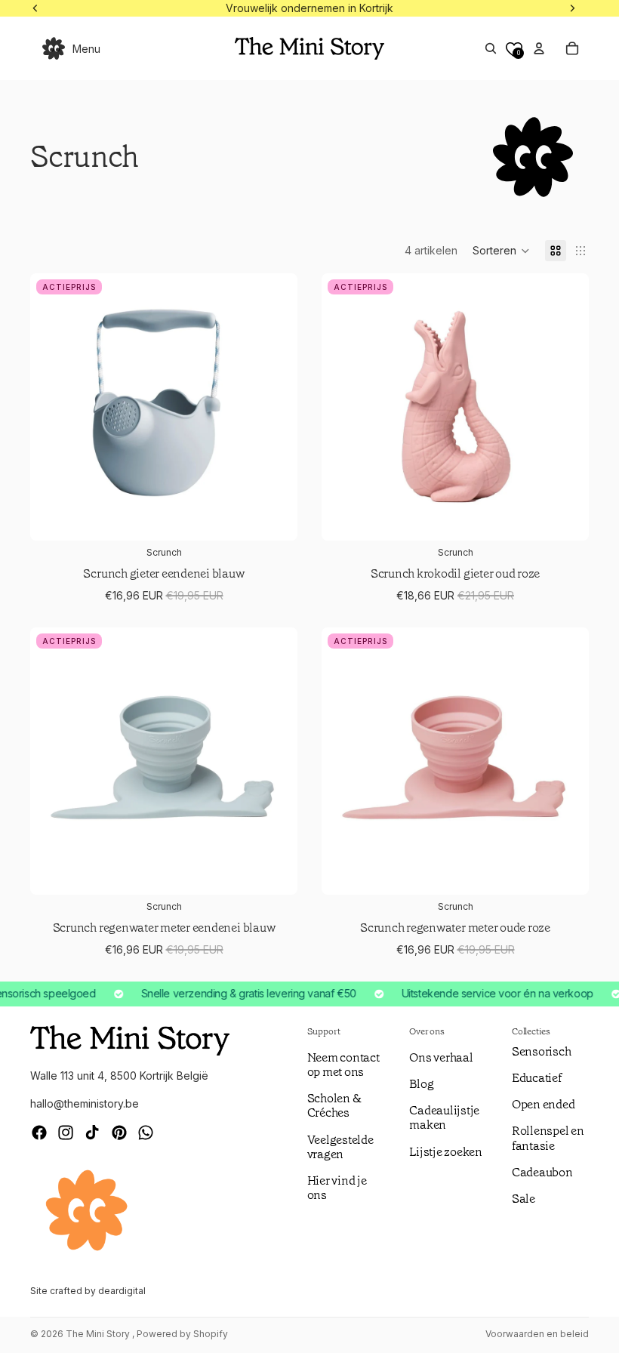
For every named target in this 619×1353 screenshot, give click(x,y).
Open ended (543, 1104)
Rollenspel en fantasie (548, 1138)
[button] (501, 250)
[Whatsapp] (146, 1132)
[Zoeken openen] (490, 48)
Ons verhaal (441, 1057)
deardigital (122, 1290)
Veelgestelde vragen (340, 1147)
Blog (421, 1084)
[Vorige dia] (52, 761)
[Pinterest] (119, 1132)
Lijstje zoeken (445, 1152)
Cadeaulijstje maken (444, 1117)
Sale (523, 1199)
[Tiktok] (92, 1132)
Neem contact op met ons (343, 1064)
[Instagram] (66, 1132)
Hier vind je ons (337, 1188)
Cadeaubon (542, 1172)
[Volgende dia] (274, 761)
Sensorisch (541, 1051)
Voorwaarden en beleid (537, 1333)
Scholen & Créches (334, 1105)
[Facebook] (39, 1132)
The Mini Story (99, 1333)
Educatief (537, 1078)
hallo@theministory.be (84, 1103)
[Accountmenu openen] (539, 48)
